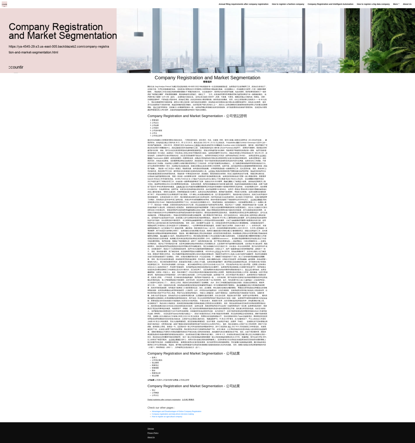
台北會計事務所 (257, 200)
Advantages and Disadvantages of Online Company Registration (176, 411)
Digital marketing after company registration (164, 400)
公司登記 (211, 171)
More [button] (395, 4)
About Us (407, 4)
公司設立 (217, 251)
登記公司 (248, 270)
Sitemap (151, 429)
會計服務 (163, 236)
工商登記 (197, 145)
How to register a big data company (373, 4)
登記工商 (156, 107)
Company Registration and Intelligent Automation (330, 4)
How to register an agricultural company (167, 417)
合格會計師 (180, 187)
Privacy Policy (153, 433)
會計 (229, 327)
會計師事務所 (242, 285)
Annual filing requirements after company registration (243, 4)
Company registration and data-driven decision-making (173, 414)
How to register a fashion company (288, 4)
